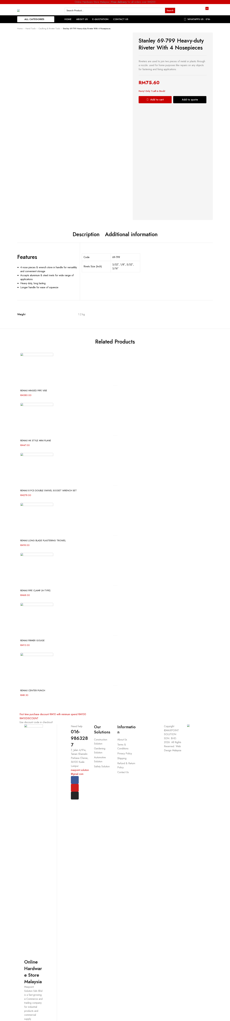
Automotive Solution (100, 759)
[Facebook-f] (75, 780)
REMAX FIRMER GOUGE (32, 640)
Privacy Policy (124, 753)
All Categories (34, 19)
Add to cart (157, 99)
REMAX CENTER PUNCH (32, 690)
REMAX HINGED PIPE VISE (33, 390)
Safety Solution (102, 766)
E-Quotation (100, 19)
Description (86, 234)
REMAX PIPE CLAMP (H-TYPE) (35, 590)
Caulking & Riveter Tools (49, 28)
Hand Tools (31, 28)
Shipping (121, 758)
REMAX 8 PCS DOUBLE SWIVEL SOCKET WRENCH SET (48, 490)
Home (68, 19)
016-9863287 (79, 738)
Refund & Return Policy (126, 765)
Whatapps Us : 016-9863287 (198, 21)
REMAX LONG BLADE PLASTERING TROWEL (43, 540)
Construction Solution (100, 741)
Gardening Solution (99, 750)
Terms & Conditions (122, 746)
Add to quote (190, 99)
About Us (82, 19)
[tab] (86, 234)
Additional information (131, 234)
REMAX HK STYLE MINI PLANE (35, 440)
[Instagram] (75, 795)
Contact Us (120, 19)
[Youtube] (75, 788)
